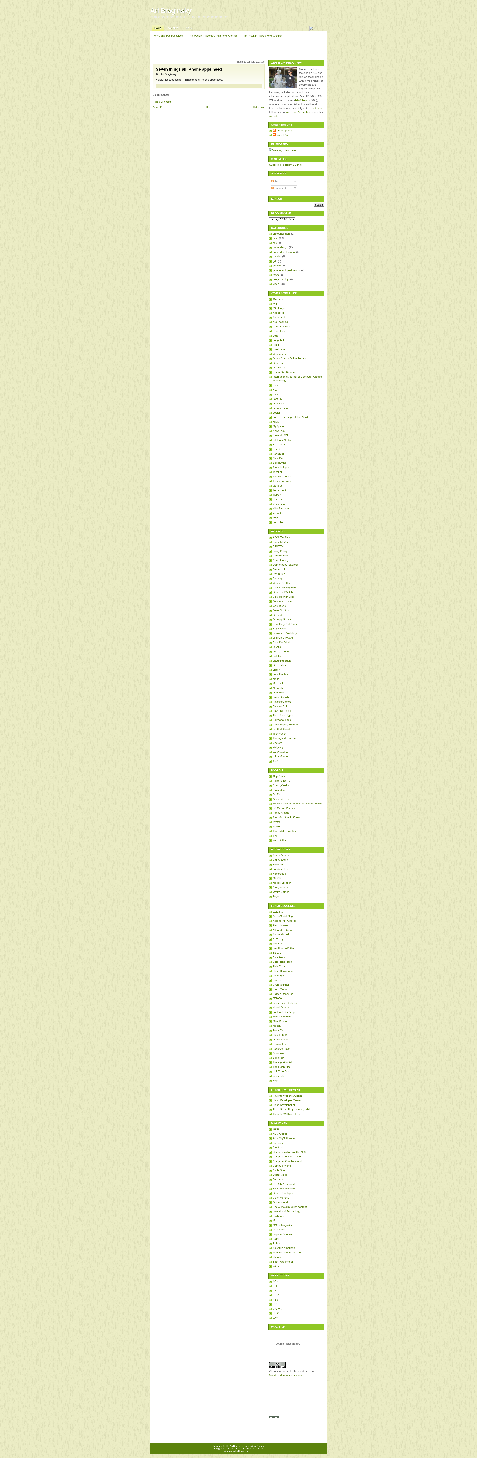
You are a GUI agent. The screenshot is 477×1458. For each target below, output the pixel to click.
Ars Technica (280, 321)
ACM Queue (280, 1133)
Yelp (275, 517)
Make (276, 678)
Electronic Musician (284, 1188)
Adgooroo (278, 312)
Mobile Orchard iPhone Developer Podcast (298, 803)
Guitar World (280, 1202)
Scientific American (284, 1247)
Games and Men (283, 601)
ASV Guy (278, 939)
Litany (276, 669)
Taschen (278, 471)
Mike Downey (281, 1021)
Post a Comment (162, 101)
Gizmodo (278, 614)
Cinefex (277, 1147)
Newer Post (159, 107)
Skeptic (277, 1256)
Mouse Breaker (282, 882)
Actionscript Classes (284, 920)
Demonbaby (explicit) (285, 564)
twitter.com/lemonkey (297, 112)
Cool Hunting (280, 560)
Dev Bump (279, 573)
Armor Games (281, 855)
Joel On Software (283, 637)
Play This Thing (282, 710)
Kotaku (277, 655)
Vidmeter (278, 513)
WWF (276, 1317)
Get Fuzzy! (279, 367)
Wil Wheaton (280, 751)
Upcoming (279, 503)
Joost (276, 385)
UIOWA (277, 1308)
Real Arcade (280, 444)
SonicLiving (279, 462)
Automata (278, 943)
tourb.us (277, 485)
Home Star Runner (284, 372)
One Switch (279, 692)
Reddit (276, 449)
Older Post (259, 107)
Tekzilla (277, 826)
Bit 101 (277, 952)
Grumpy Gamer (282, 619)
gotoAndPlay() (281, 868)
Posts (277, 181)
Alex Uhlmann (281, 925)
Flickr (276, 344)
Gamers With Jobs (284, 596)
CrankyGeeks (281, 785)
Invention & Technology (286, 1211)
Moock (277, 1025)
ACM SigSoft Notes (284, 1138)
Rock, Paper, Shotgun (285, 724)
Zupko (276, 1080)
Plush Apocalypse (283, 715)
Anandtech (279, 317)
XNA (275, 761)
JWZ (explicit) (281, 651)
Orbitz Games (281, 891)
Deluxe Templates (254, 1448)
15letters (278, 299)
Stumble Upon (281, 467)
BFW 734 (278, 546)
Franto (277, 980)
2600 (276, 1129)
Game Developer (283, 1193)
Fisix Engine (280, 966)
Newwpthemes (245, 1451)
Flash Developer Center (287, 1100)
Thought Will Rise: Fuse (287, 1114)
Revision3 (278, 453)
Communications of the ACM (289, 1152)
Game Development (284, 587)
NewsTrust (279, 430)
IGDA (276, 1294)
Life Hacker (279, 665)
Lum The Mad (281, 674)
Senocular (279, 1053)
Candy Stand (280, 859)
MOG (276, 421)
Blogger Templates (223, 1448)
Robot (276, 1243)
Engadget (278, 578)
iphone (277, 265)
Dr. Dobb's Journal (284, 1183)
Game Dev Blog (282, 582)
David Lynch (280, 330)
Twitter (277, 494)
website (273, 115)
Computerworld (282, 1165)
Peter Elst (278, 1030)
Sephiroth (278, 1057)
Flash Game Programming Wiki (291, 1109)
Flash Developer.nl (284, 1104)
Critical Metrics (281, 326)
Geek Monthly (281, 1197)
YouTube (278, 522)
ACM (276, 1281)
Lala (275, 394)
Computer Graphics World (288, 1161)
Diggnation (279, 789)
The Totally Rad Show (285, 830)
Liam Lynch (279, 403)
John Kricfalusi (281, 642)
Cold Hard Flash (282, 961)
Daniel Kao (283, 134)
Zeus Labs (279, 1075)
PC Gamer (279, 1229)
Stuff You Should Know (286, 817)
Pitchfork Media (282, 439)
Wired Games (281, 756)
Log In (188, 28)
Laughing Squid (282, 660)
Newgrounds (280, 887)
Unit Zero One (281, 1071)
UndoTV (277, 499)
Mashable (278, 683)
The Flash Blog (282, 1066)
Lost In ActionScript (284, 1012)
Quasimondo (280, 1039)
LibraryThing (280, 407)
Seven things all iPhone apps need (189, 69)
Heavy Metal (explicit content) (290, 1206)
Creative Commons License (285, 1374)
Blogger (261, 1446)
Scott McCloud (281, 729)
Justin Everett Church (285, 1002)
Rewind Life (280, 1043)
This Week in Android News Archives (263, 35)
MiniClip (277, 878)
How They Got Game (285, 624)
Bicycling (278, 1142)
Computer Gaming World (287, 1156)
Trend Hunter (280, 490)
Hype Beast (279, 628)
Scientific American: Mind (287, 1252)
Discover (278, 1179)
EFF (275, 1285)
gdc (275, 261)
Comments (280, 188)
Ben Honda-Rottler (284, 948)
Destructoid (279, 569)
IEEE (276, 1290)
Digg (275, 335)
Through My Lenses (284, 738)
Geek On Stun (281, 610)
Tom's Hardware (282, 480)
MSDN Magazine (283, 1225)
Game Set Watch (283, 592)
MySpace (278, 426)
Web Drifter (279, 840)
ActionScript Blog (283, 916)
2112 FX (278, 911)
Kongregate (280, 873)
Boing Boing (280, 551)
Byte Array (279, 957)
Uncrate (277, 742)
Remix (276, 1238)
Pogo (276, 896)
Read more (316, 108)
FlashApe (278, 975)
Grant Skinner (281, 984)
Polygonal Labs (282, 719)
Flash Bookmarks (283, 970)
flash (275, 238)
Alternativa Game (283, 929)
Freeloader (279, 349)
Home (157, 28)
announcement (281, 233)
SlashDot (278, 458)
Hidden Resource (283, 993)
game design (280, 247)
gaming (277, 256)
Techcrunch (279, 733)
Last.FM (277, 398)
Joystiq (277, 646)
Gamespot (279, 363)
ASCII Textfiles (281, 537)
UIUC (276, 1313)
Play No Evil (280, 706)
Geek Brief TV (281, 799)
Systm (276, 821)
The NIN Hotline (282, 476)
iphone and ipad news (286, 270)
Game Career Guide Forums (290, 358)
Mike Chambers (282, 1016)
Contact (173, 28)
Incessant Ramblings (285, 633)
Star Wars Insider (283, 1261)
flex (275, 242)
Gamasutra (279, 353)
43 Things (279, 308)
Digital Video (280, 1174)
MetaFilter (279, 688)
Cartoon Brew (281, 555)
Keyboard (278, 1215)
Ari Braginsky (170, 11)
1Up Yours (279, 776)
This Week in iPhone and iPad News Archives (213, 35)
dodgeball (278, 340)
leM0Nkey (301, 100)
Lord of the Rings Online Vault (290, 417)
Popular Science (282, 1234)
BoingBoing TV (281, 780)
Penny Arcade (281, 697)
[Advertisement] (239, 48)
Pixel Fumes (280, 1034)
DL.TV (276, 794)
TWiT (276, 835)
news (276, 274)
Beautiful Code (281, 541)
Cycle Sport (279, 1170)
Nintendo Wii (280, 435)
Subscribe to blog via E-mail (285, 164)
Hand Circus (280, 989)
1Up (275, 303)
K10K (276, 389)
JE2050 (277, 998)
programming (281, 279)
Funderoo (278, 864)
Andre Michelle (281, 934)
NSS (275, 1299)
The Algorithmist (282, 1062)
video (276, 283)
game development (284, 251)
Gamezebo (279, 605)
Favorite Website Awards (287, 1095)
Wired (276, 1266)
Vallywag (278, 747)
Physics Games (282, 701)
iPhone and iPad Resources (168, 35)
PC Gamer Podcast (284, 808)
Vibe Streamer (281, 508)
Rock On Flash (281, 1048)
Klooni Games (281, 1007)
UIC (275, 1304)
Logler (276, 412)
